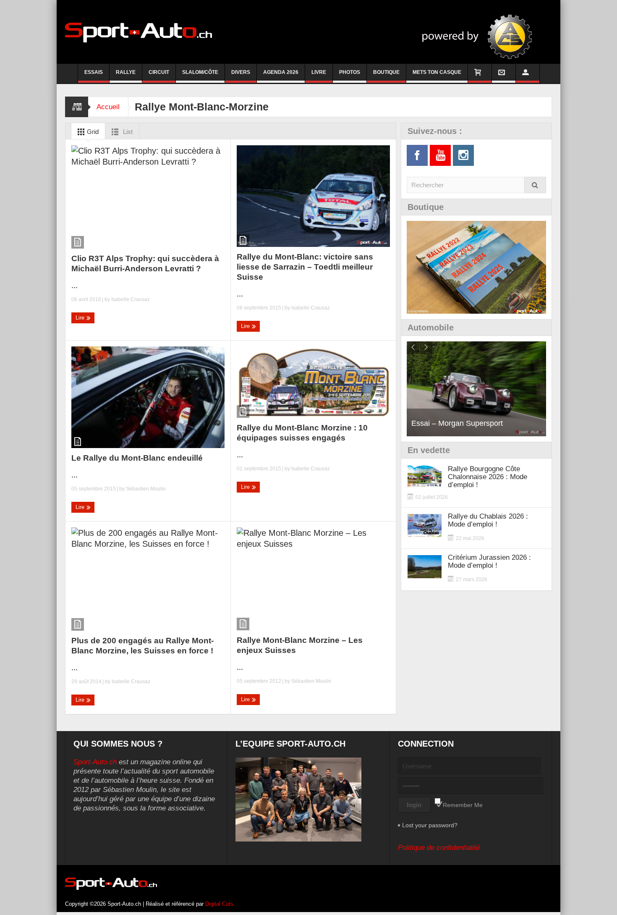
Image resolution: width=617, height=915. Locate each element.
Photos (349, 72)
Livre (318, 72)
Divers (240, 72)
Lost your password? (430, 825)
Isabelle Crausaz (130, 299)
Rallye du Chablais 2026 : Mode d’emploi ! (488, 520)
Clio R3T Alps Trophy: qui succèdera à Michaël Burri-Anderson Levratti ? (145, 263)
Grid (92, 131)
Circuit (159, 72)
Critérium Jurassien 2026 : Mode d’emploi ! (489, 561)
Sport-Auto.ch (95, 762)
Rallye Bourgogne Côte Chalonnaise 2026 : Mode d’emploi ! (487, 477)
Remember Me (463, 805)
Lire (81, 318)
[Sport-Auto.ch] (138, 32)
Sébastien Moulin (146, 489)
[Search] (535, 185)
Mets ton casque (437, 72)
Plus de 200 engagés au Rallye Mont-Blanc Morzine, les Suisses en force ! (142, 645)
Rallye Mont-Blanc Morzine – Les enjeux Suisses (300, 645)
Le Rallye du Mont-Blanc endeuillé (137, 458)
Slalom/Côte (200, 72)
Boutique (386, 72)
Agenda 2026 (280, 72)
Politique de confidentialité (439, 848)
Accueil (108, 107)
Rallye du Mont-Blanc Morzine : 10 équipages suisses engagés (302, 432)
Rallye (126, 72)
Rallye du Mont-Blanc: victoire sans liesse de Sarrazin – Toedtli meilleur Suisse (305, 266)
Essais (93, 72)
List (127, 131)
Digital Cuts (219, 904)
